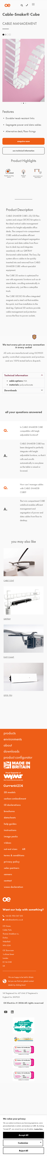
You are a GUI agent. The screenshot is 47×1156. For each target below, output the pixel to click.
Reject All (23, 1150)
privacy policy (12, 861)
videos (7, 842)
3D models (10, 792)
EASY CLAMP (9, 657)
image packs (11, 836)
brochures (9, 811)
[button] (5, 70)
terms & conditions (14, 855)
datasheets (10, 817)
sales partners (11, 868)
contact (8, 880)
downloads (11, 751)
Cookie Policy (38, 1129)
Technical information (16, 375)
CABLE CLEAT (9, 580)
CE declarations (12, 804)
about (8, 745)
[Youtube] (6, 1012)
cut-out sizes (10, 849)
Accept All (23, 1135)
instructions (10, 830)
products (10, 733)
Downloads (10, 390)
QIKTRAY (7, 619)
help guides (10, 823)
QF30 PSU (8, 695)
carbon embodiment (15, 798)
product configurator (18, 757)
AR (23, 849)
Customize (23, 1143)
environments (13, 739)
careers (8, 874)
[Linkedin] (12, 1012)
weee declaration (13, 886)
